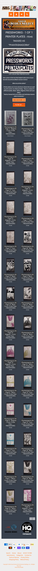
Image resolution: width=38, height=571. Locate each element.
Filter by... (19, 105)
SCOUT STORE (27, 553)
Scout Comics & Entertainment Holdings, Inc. (20, 564)
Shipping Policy (14, 559)
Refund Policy (24, 559)
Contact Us (28, 555)
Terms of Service (14, 557)
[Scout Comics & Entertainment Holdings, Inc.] (19, 8)
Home (14, 553)
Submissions (11, 555)
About (19, 553)
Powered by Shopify (19, 567)
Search (8, 553)
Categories (19, 555)
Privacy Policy (25, 557)
